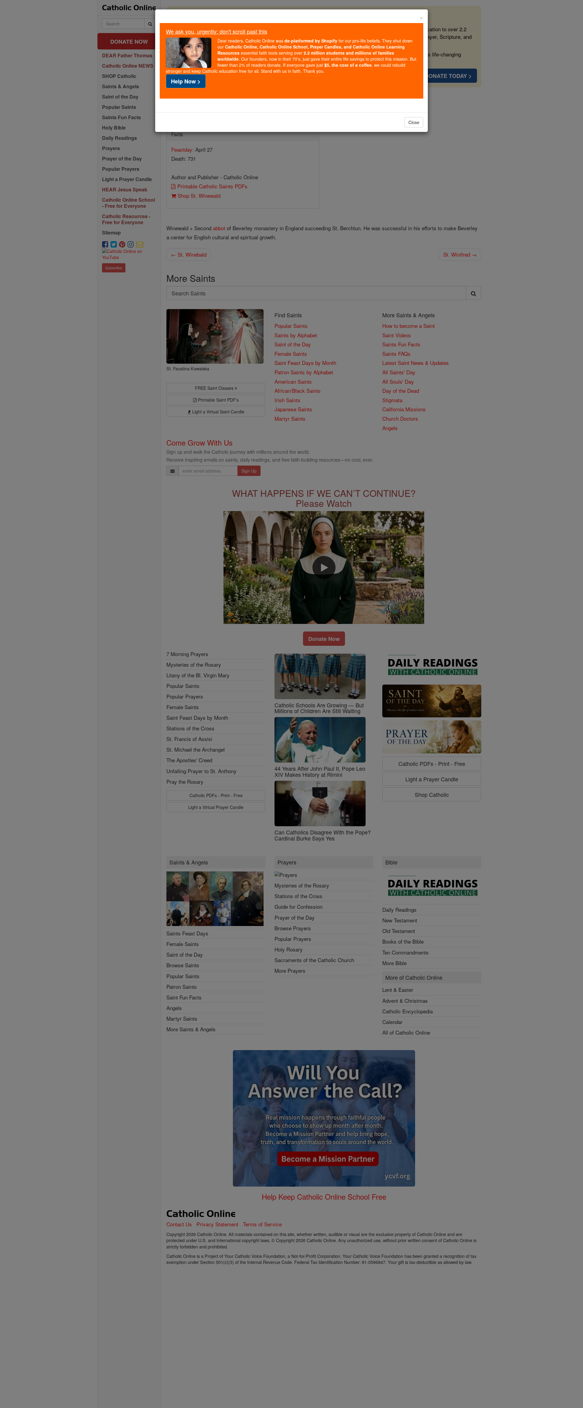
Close (413, 122)
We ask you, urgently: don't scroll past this (216, 31)
